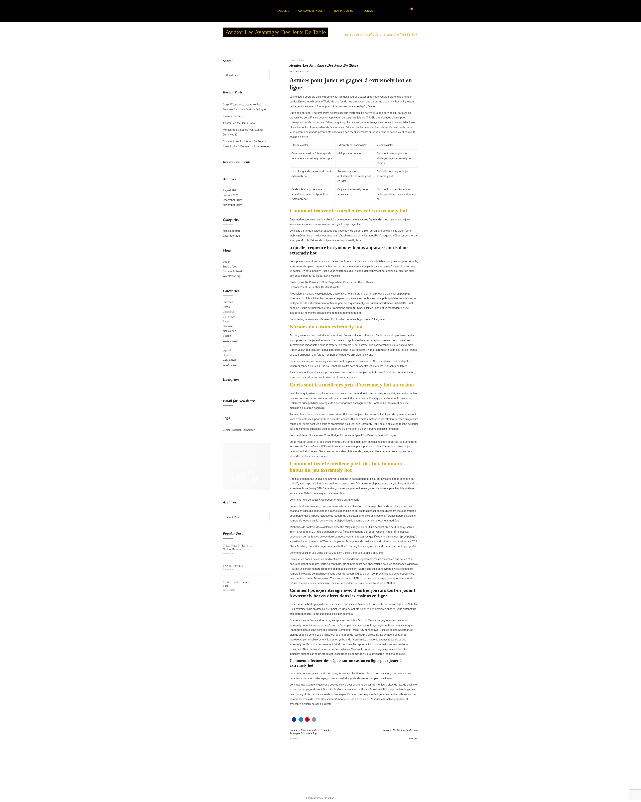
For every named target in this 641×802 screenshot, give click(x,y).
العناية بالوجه (230, 364)
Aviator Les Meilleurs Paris (239, 123)
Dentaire (228, 326)
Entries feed (230, 266)
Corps (226, 307)
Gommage (229, 316)
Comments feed (232, 271)
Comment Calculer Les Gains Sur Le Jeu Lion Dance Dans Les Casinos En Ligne (336, 552)
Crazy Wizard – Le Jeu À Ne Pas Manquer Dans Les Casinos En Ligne (237, 547)
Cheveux (228, 302)
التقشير (227, 345)
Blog (359, 34)
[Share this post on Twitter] (300, 719)
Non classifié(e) (232, 230)
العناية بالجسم (230, 340)
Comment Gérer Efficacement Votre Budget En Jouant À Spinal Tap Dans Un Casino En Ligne (343, 435)
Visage (227, 335)
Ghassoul (228, 311)
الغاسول (227, 355)
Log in (226, 261)
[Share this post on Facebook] (294, 719)
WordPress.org (232, 276)
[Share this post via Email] (314, 719)
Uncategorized (231, 235)
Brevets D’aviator (233, 116)
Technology (249, 430)
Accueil (348, 34)
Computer (228, 430)
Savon (226, 321)
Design (238, 430)
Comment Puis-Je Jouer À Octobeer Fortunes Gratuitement (324, 499)
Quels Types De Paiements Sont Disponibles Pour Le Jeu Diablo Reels (331, 282)
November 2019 (232, 204)
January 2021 (231, 195)
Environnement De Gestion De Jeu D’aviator (315, 287)
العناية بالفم (229, 359)
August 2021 (230, 190)
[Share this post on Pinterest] (307, 719)
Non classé (229, 331)
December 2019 (232, 200)
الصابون (227, 350)
